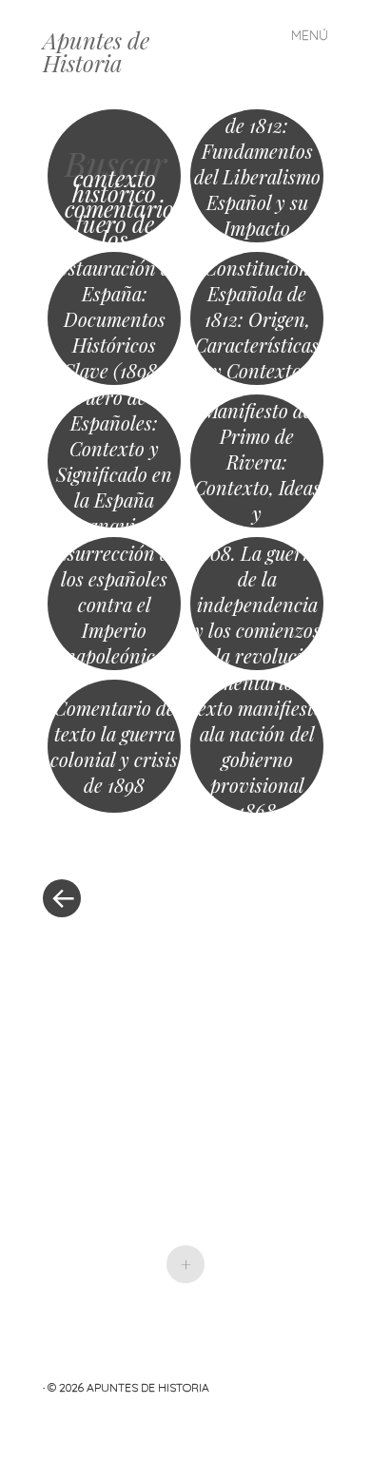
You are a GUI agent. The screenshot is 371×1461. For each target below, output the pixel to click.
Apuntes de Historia (96, 51)
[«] (114, 841)
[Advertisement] (185, 1050)
